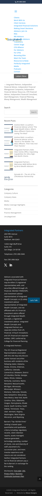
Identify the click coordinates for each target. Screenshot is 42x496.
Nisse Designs (31, 493)
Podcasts (7, 209)
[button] (26, 13)
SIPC (26, 291)
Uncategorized (10, 216)
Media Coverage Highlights (14, 205)
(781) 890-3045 (19, 254)
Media (6, 201)
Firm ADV (17, 471)
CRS (23, 471)
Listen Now (21, 76)
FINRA (21, 291)
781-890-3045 (21, 2)
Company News (10, 197)
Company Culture (11, 193)
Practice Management (12, 213)
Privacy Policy (9, 474)
